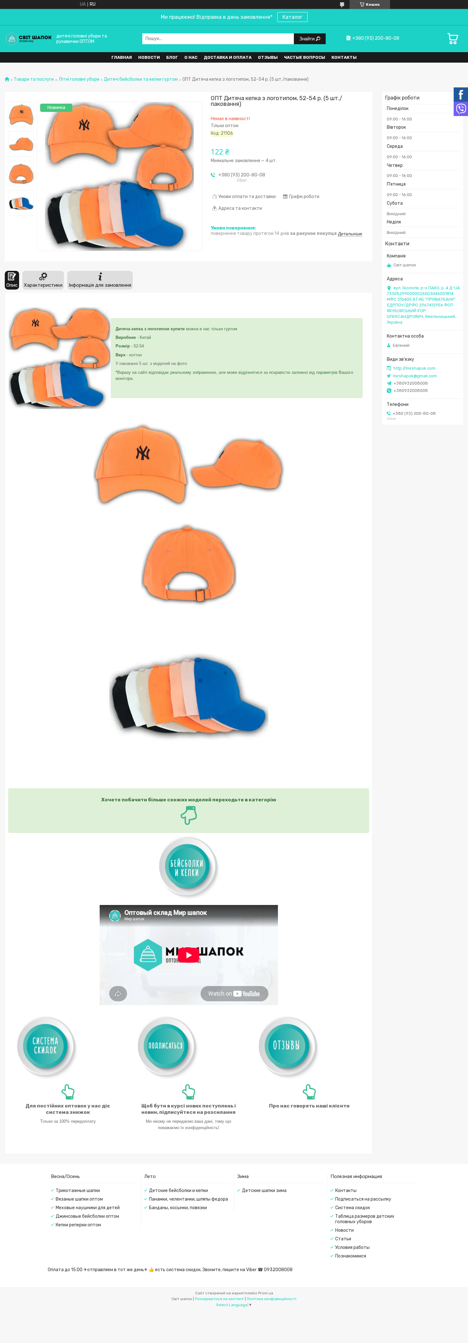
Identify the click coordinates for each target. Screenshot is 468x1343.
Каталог (292, 17)
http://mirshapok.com (415, 368)
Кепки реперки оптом (78, 1225)
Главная (121, 57)
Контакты (344, 57)
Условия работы (352, 1247)
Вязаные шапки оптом (79, 1199)
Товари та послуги (34, 79)
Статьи (343, 1239)
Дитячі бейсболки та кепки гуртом (141, 79)
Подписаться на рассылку (363, 1199)
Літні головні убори (79, 79)
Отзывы (268, 57)
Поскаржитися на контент (219, 1299)
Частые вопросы (304, 57)
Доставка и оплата (228, 57)
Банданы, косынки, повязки (178, 1207)
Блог (172, 57)
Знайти (307, 38)
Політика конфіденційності (271, 1299)
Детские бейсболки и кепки (178, 1190)
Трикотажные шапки (78, 1190)
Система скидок (352, 1207)
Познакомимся (350, 1256)
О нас (190, 57)
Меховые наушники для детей (88, 1207)
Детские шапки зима (264, 1190)
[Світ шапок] (29, 38)
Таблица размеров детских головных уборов (364, 1219)
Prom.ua (265, 1293)
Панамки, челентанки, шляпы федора (188, 1199)
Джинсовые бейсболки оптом (87, 1216)
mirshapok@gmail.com (415, 375)
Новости (149, 57)
